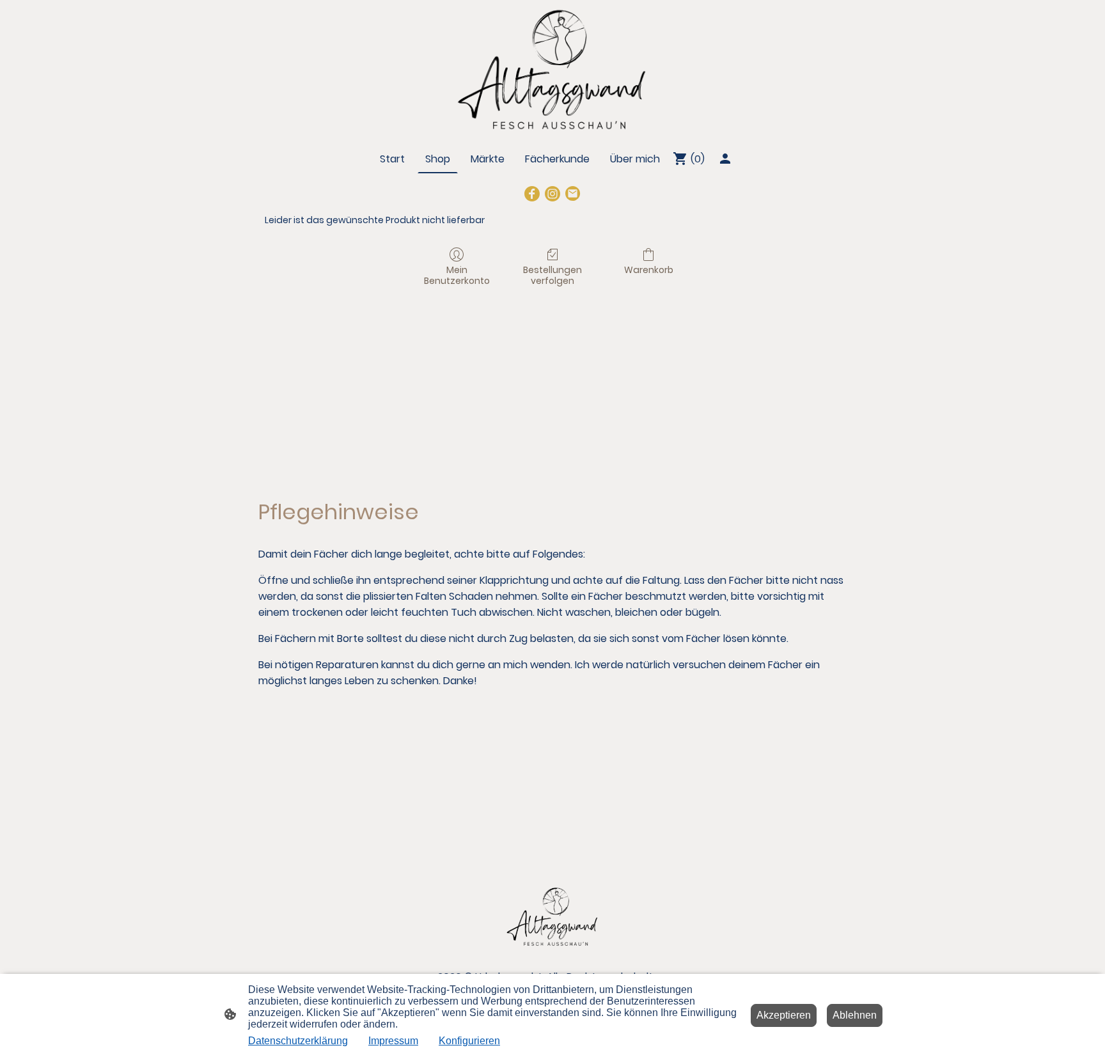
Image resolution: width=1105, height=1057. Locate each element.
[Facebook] (532, 193)
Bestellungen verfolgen (552, 274)
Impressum (393, 1040)
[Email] (573, 193)
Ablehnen (855, 1015)
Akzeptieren (783, 1015)
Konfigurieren (469, 1040)
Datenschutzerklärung (298, 1040)
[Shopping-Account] (725, 158)
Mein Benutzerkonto (457, 274)
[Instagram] (552, 193)
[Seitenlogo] (552, 69)
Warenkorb (648, 269)
